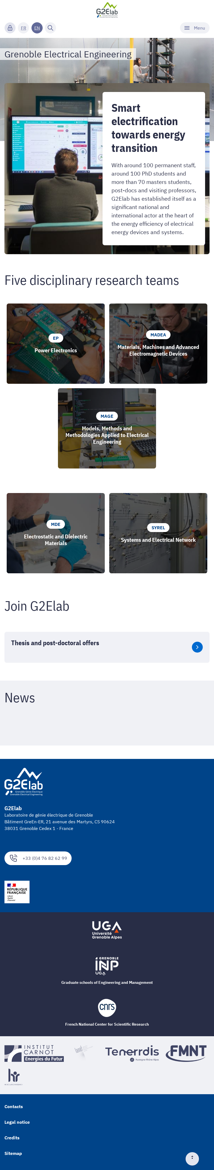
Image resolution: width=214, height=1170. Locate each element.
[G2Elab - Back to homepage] (107, 10)
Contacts (13, 1106)
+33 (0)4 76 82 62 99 (45, 858)
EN (37, 28)
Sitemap (13, 1153)
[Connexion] (10, 27)
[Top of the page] (194, 1159)
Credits (12, 1137)
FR (23, 28)
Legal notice (17, 1122)
